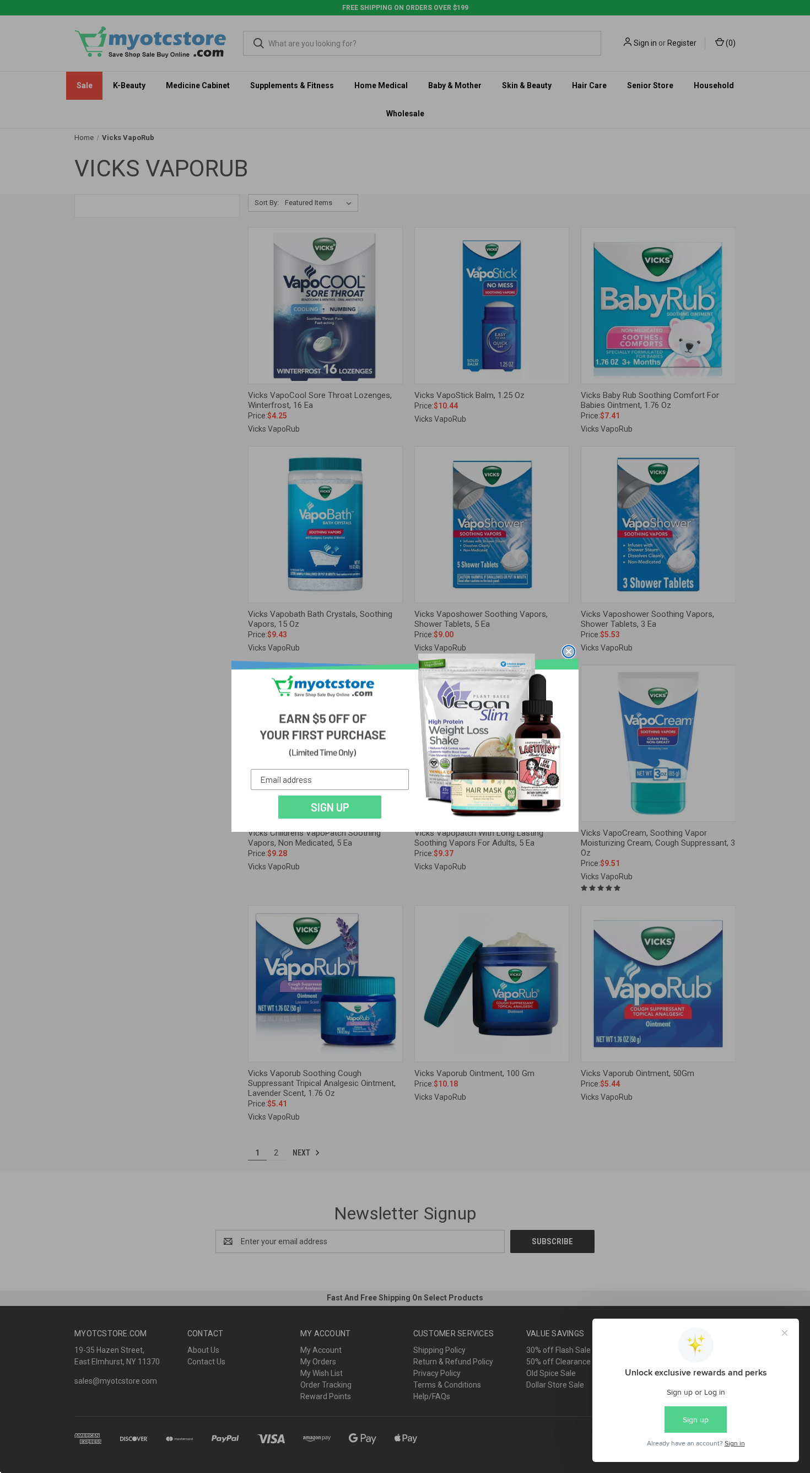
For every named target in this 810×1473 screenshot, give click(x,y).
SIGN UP (330, 807)
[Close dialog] (568, 651)
